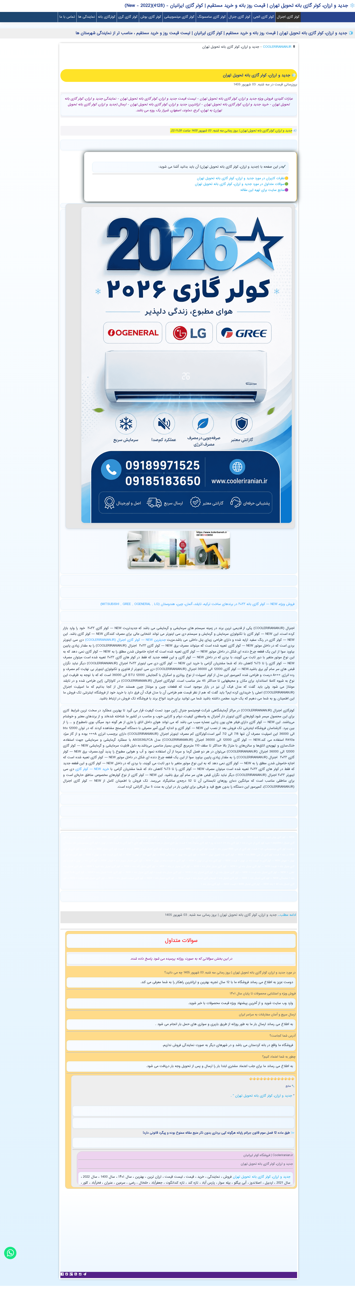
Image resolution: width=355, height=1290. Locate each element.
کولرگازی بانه (106, 17)
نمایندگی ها (86, 17)
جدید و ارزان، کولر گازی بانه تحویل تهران (261, 1177)
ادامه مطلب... (286, 915)
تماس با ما (67, 17)
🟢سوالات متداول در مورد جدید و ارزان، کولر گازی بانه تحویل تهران (241, 184)
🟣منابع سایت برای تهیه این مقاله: (264, 190)
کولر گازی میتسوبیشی (179, 17)
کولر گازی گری (127, 17)
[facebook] (62, 1274)
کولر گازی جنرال (239, 17)
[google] (71, 1274)
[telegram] (85, 1274)
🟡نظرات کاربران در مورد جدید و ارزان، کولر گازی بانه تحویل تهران (242, 178)
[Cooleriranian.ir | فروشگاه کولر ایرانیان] (186, 524)
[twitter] (67, 1274)
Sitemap (293, 27)
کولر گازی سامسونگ (211, 17)
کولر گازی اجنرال (288, 17)
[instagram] (80, 1274)
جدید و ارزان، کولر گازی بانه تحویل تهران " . (262, 1096)
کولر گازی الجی (263, 17)
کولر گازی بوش (151, 17)
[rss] (76, 1274)
